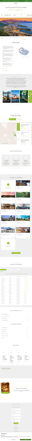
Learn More (4, 361)
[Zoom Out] (1, 143)
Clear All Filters (1, 271)
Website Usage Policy (16, 431)
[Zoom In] (1, 142)
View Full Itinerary (6, 70)
